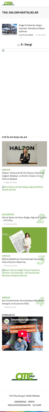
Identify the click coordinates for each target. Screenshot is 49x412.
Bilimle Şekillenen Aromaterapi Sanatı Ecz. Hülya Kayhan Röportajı (23, 260)
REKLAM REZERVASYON (19, 405)
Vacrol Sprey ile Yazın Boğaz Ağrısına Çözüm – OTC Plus (24, 219)
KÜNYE (31, 402)
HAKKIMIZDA (20, 402)
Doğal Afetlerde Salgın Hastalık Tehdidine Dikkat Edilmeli (32, 28)
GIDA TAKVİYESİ (8, 214)
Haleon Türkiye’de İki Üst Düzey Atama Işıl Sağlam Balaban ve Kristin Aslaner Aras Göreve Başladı (23, 176)
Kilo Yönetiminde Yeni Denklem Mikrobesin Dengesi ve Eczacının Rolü (23, 302)
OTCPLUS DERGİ (26, 35)
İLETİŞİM (37, 405)
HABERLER (6, 169)
